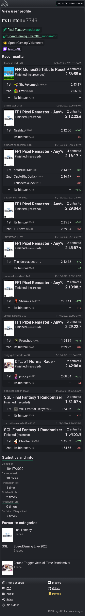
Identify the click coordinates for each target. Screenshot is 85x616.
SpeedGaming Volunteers (25, 43)
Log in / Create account (70, 3)
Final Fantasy (17, 30)
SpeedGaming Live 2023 (25, 36)
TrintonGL (14, 49)
